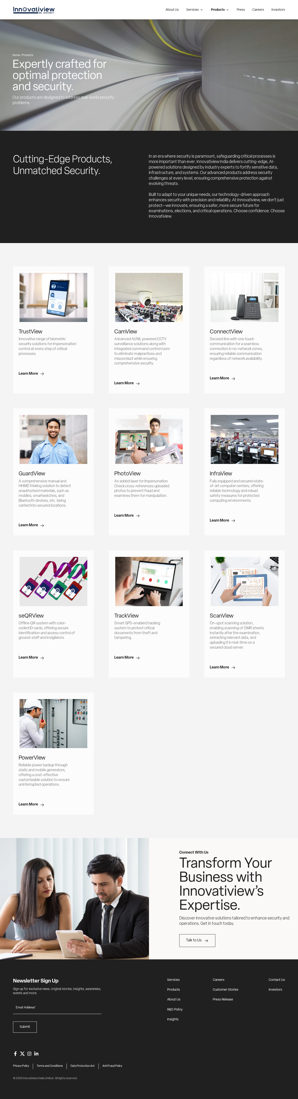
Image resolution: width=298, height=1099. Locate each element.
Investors (278, 10)
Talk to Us (194, 940)
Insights (173, 1019)
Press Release (223, 999)
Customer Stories (225, 990)
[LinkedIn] (36, 1053)
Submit (25, 1027)
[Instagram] (29, 1053)
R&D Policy (175, 1009)
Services (192, 10)
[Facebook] (15, 1053)
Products (218, 10)
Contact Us (277, 980)
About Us (172, 10)
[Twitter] (22, 1053)
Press (241, 10)
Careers (258, 10)
